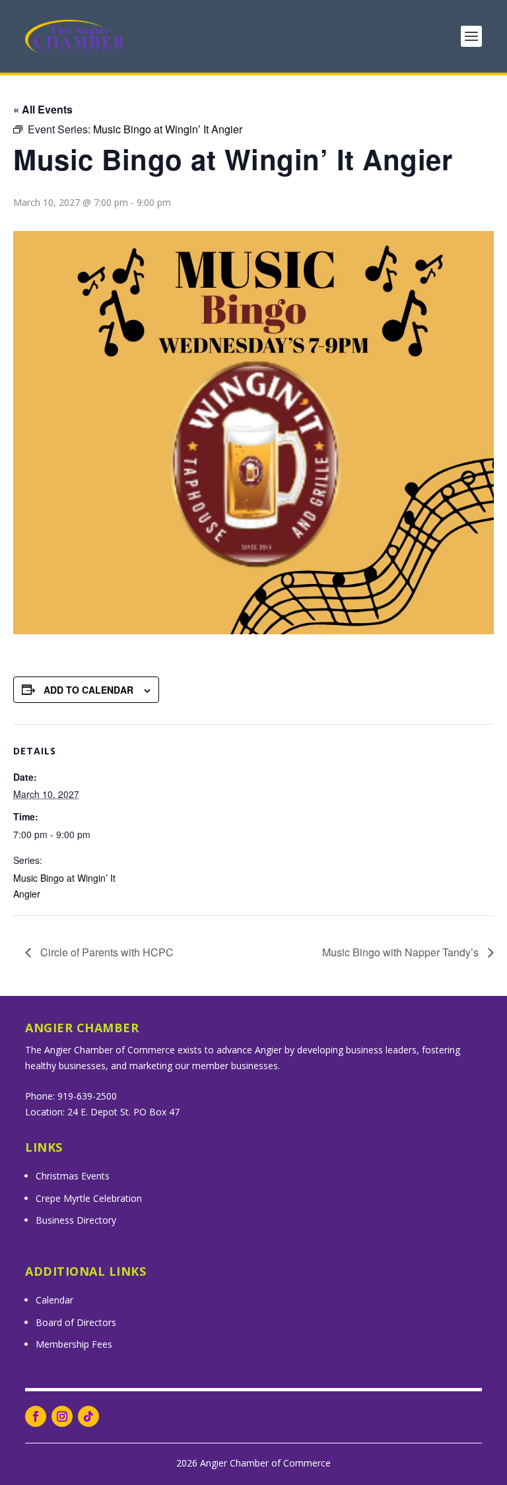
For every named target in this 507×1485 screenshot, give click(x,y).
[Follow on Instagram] (62, 1416)
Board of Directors (76, 1322)
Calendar (54, 1300)
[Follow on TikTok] (88, 1416)
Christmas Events (73, 1176)
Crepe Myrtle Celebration (89, 1198)
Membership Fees (74, 1344)
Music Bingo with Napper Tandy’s (401, 952)
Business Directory (76, 1220)
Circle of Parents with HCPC (106, 952)
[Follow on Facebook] (35, 1416)
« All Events (43, 109)
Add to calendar (88, 689)
